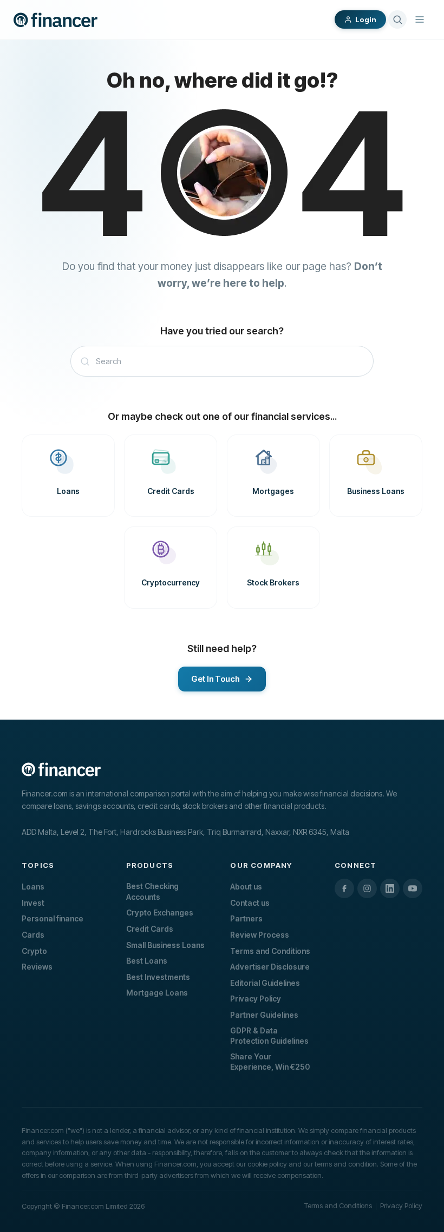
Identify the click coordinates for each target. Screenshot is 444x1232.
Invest (33, 902)
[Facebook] (344, 888)
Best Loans (146, 960)
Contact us (250, 902)
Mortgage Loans (157, 992)
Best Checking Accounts (152, 891)
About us (246, 886)
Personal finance (52, 918)
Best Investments (158, 976)
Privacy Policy (255, 998)
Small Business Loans (165, 945)
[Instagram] (367, 888)
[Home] (55, 20)
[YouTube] (412, 888)
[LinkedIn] (390, 888)
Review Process (259, 934)
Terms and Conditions (270, 951)
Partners (246, 918)
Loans (33, 886)
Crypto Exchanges (159, 912)
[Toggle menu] (419, 19)
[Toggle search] (397, 19)
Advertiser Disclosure (270, 966)
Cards (33, 934)
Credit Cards (149, 928)
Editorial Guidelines (265, 982)
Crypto (34, 951)
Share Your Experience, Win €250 (270, 1062)
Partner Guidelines (264, 1014)
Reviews (37, 966)
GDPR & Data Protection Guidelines (269, 1036)
